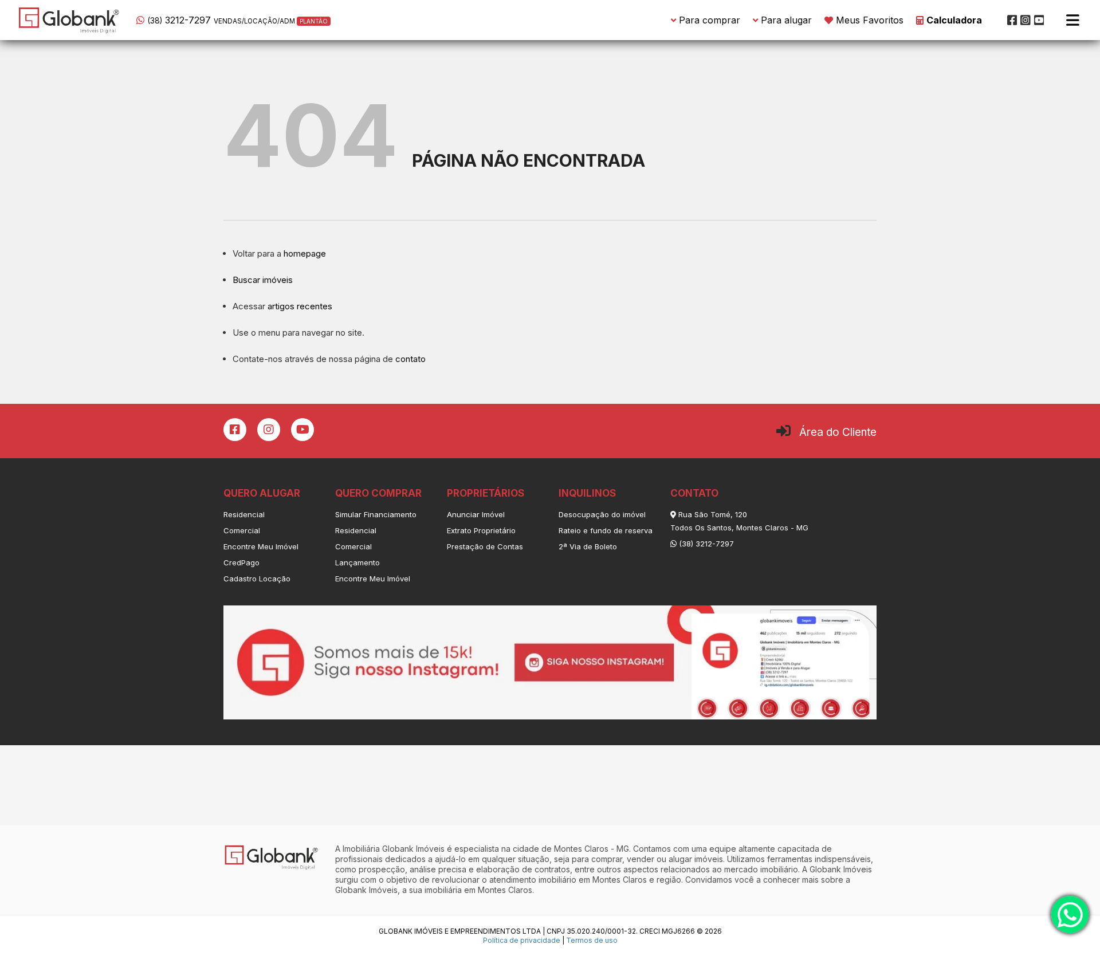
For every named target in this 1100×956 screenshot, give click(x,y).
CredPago (241, 562)
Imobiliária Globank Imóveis (394, 848)
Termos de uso (592, 940)
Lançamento (357, 562)
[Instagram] (1025, 20)
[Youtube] (1039, 20)
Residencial (244, 514)
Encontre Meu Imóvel (260, 546)
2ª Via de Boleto (588, 546)
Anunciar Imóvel (476, 514)
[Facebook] (1012, 20)
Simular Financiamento (376, 514)
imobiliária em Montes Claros (478, 890)
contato (410, 358)
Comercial (241, 530)
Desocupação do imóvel (602, 514)
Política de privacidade (521, 940)
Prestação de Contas (485, 546)
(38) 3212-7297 (705, 543)
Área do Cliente (838, 432)
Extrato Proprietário (481, 530)
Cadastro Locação (256, 578)
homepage (305, 253)
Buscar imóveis (263, 279)
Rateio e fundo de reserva (606, 530)
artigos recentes (300, 306)
